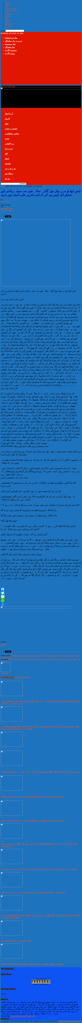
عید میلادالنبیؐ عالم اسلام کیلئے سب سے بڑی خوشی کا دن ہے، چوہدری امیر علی (33, 892)
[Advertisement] (41, 71)
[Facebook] (41, 589)
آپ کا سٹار (8, 2)
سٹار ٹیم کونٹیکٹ (11, 38)
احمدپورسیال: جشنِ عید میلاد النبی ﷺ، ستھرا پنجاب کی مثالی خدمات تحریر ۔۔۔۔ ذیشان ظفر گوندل (40, 772)
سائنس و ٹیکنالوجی (11, 10)
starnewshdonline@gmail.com (22, 1016)
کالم (6, 18)
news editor (4, 201)
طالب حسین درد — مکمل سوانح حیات (16, 941)
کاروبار (7, 4)
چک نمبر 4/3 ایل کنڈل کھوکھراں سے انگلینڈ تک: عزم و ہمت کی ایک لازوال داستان (33, 821)
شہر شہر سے (9, 23)
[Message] (41, 597)
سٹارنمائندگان (10, 47)
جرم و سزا (8, 16)
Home (3, 186)
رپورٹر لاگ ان (10, 53)
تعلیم (6, 6)
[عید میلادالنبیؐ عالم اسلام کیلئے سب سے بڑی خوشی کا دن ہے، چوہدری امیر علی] (12, 886)
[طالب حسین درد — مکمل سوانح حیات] (12, 935)
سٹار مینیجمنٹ (10, 44)
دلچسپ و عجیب (10, 8)
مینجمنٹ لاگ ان (11, 50)
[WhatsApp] (41, 600)
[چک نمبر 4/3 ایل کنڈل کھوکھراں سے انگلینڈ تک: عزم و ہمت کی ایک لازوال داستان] (12, 815)
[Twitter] (41, 593)
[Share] (41, 604)
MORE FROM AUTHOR (22, 677)
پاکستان (7, 21)
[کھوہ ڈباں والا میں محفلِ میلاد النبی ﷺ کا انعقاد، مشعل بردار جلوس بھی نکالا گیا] (12, 790)
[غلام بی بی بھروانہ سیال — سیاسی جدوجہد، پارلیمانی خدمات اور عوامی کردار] (12, 958)
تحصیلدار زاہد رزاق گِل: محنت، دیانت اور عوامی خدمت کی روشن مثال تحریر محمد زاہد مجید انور (39, 869)
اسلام (6, 19)
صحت (7, 12)
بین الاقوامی (9, 14)
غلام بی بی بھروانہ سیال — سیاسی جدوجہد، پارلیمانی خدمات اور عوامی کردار (32, 964)
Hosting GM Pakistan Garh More (69, 1021)
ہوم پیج (7, 27)
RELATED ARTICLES (8, 677)
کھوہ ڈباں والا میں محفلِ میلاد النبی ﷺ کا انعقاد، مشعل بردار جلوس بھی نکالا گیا (32, 797)
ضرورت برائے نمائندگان (13, 41)
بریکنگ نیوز (8, 25)
